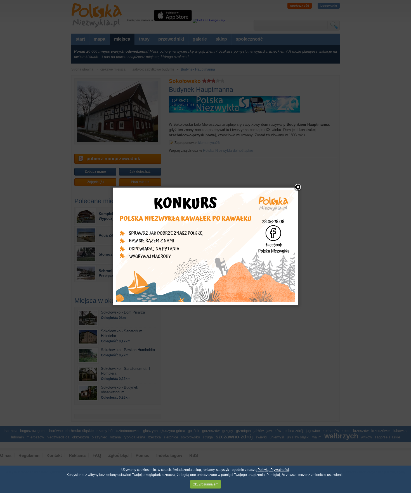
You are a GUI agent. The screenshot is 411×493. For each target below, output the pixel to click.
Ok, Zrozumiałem (205, 484)
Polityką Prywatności (273, 470)
